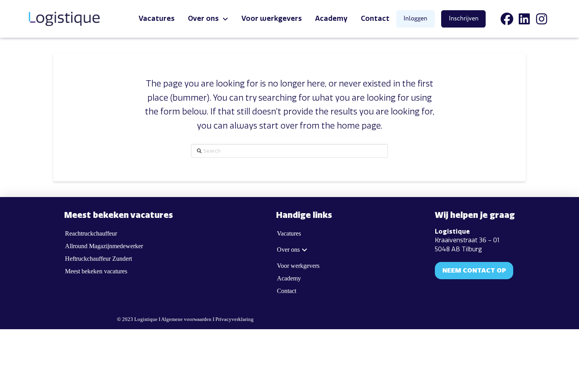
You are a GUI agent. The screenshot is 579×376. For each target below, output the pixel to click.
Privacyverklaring (234, 319)
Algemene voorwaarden (186, 319)
